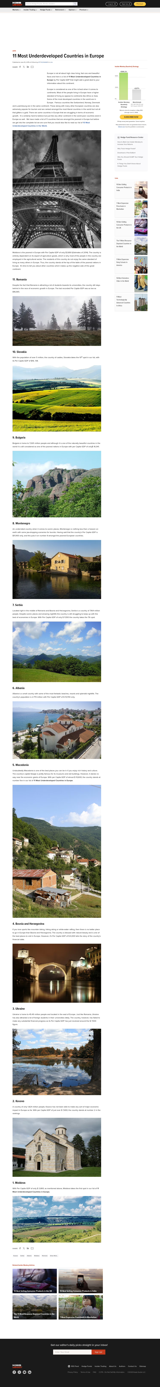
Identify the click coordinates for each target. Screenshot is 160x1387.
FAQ (94, 1372)
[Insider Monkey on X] (20, 1372)
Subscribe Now (131, 117)
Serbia (22, 1256)
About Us (112, 1366)
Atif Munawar (43, 62)
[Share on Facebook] (20, 67)
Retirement (59, 9)
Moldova (36, 1256)
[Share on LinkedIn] (28, 67)
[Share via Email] (32, 67)
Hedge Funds (45, 9)
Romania (44, 1256)
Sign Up (125, 4)
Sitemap (142, 1366)
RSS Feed (75, 1366)
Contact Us (132, 1366)
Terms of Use (85, 1372)
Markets (16, 9)
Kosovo (15, 1256)
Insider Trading (30, 9)
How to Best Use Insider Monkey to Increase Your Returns (130, 143)
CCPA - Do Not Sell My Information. (112, 1372)
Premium (139, 4)
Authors (122, 1366)
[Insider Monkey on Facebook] (15, 1372)
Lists (14, 51)
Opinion (72, 9)
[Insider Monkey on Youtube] (25, 1372)
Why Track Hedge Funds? (126, 148)
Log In (110, 4)
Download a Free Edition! (126, 153)
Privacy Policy (73, 1372)
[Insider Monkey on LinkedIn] (30, 1372)
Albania (29, 1256)
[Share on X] (24, 67)
